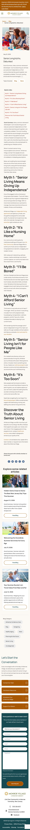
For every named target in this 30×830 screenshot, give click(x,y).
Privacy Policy (8, 824)
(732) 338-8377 (16, 806)
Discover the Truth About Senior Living (14, 116)
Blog (15, 81)
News (22, 81)
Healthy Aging (10, 631)
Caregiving (17, 627)
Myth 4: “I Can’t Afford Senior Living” (16, 104)
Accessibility (6, 827)
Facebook (16, 815)
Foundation (20, 827)
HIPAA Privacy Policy (20, 824)
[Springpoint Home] (15, 15)
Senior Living (9, 641)
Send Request (15, 783)
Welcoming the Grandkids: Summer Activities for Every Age (14, 540)
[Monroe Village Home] (15, 796)
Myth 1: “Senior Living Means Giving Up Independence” (15, 94)
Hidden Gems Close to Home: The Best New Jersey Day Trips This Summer (15, 493)
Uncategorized (10, 646)
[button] (9, 461)
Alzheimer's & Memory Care (13, 622)
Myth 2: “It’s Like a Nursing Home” (15, 98)
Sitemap (13, 827)
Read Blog (15, 515)
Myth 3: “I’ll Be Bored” (11, 101)
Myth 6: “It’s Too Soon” (12, 112)
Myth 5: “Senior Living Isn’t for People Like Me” (16, 108)
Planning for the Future (12, 636)
